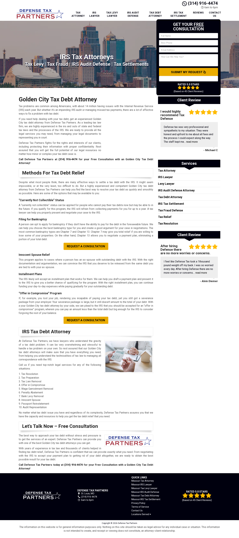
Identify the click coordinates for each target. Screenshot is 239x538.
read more (192, 141)
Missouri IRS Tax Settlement (145, 499)
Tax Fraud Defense (170, 210)
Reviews (198, 12)
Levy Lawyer (166, 183)
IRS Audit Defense (133, 14)
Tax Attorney (78, 14)
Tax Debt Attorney (155, 14)
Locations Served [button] (140, 514)
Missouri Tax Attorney (142, 481)
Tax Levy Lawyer (112, 14)
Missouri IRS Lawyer (141, 484)
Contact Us (215, 14)
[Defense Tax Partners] (42, 495)
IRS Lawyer (94, 14)
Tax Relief (164, 217)
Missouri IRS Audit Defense (145, 492)
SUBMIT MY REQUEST (187, 72)
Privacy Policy (138, 503)
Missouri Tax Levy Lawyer (144, 488)
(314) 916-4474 (202, 3)
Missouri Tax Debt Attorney (145, 495)
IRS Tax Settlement (178, 14)
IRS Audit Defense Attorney (176, 190)
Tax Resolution (168, 223)
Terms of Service (140, 507)
